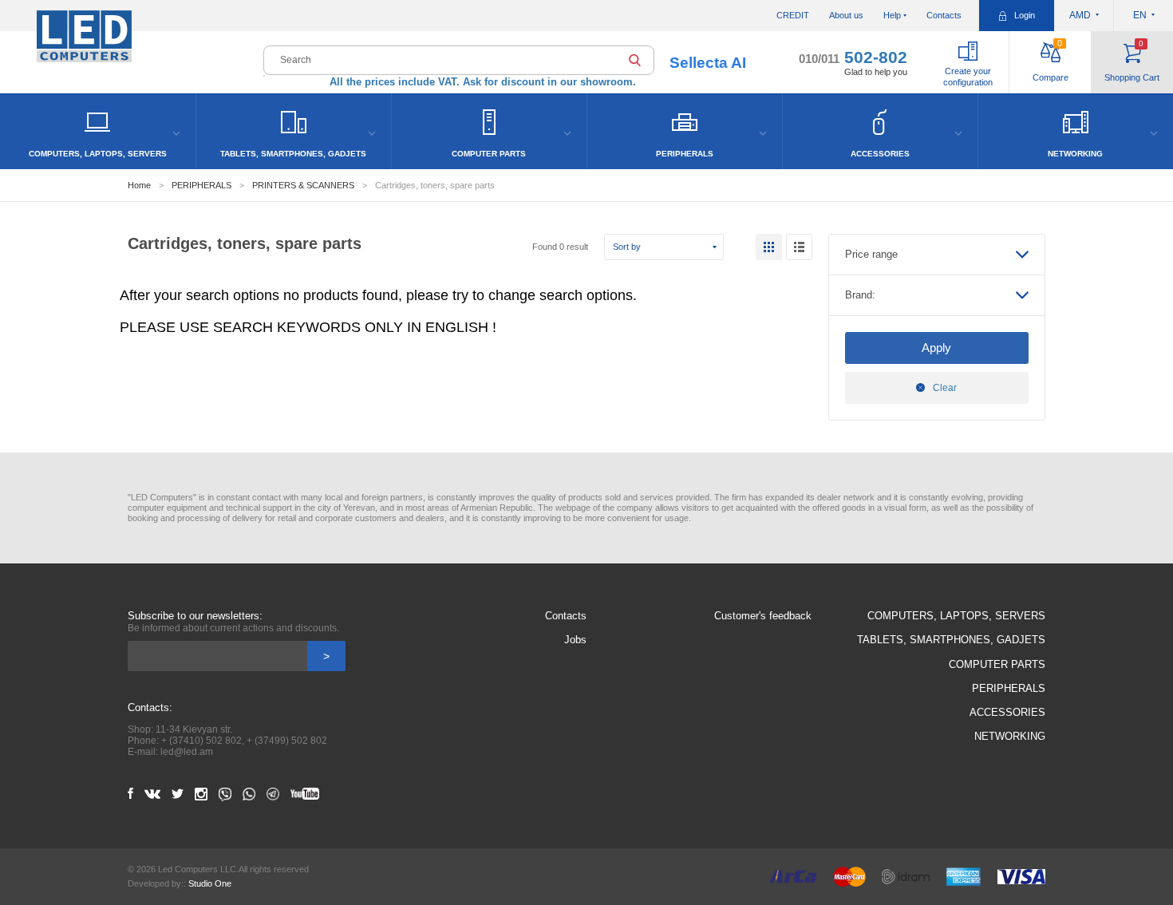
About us (846, 15)
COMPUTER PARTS (997, 664)
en (1140, 15)
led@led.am (186, 751)
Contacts (944, 15)
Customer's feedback (763, 616)
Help (892, 15)
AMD (1080, 15)
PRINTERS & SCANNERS (303, 185)
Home (139, 185)
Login (1024, 15)
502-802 (853, 57)
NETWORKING (1009, 736)
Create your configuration (968, 76)
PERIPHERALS (201, 185)
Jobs (575, 640)
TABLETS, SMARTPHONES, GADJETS (951, 640)
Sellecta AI (707, 62)
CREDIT (792, 15)
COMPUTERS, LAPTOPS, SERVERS (956, 616)
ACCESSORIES (1007, 712)
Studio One (209, 883)
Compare (1050, 60)
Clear (945, 387)
